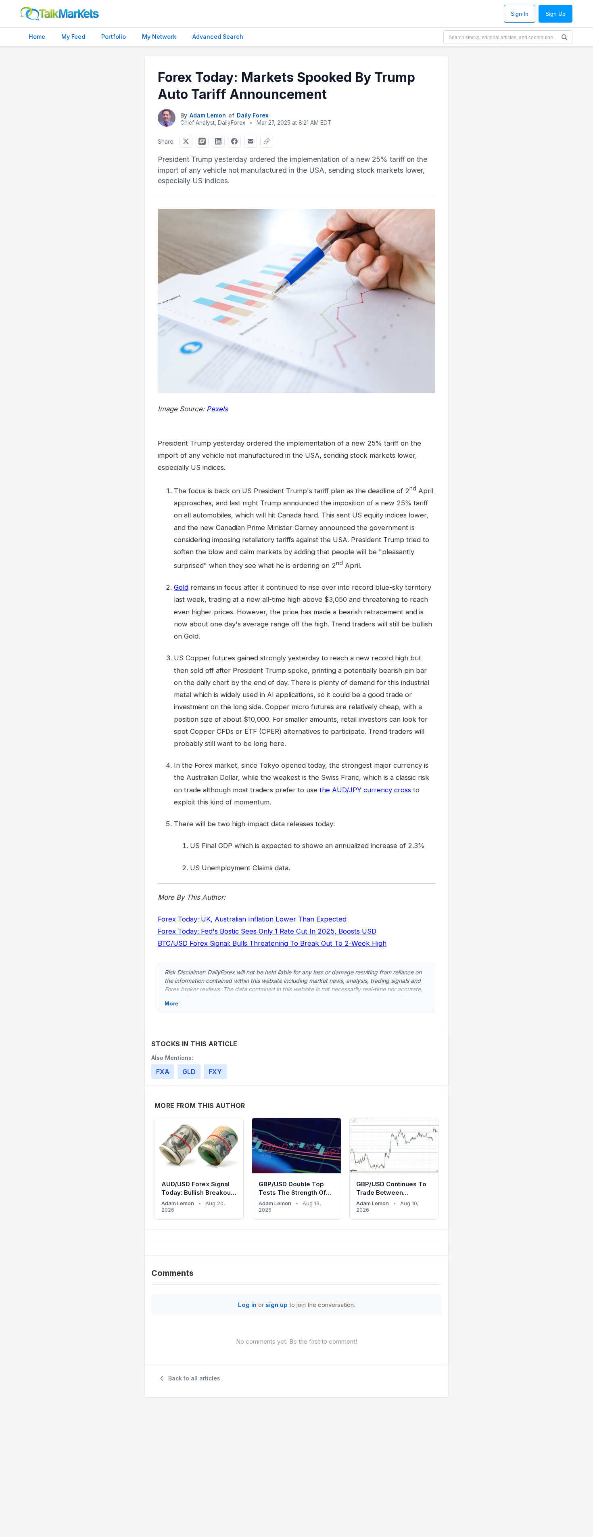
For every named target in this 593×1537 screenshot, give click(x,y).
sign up (276, 1305)
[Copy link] (266, 141)
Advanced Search (217, 36)
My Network (159, 36)
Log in (247, 1305)
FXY (215, 1072)
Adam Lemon (208, 115)
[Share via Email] (250, 141)
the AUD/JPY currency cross (365, 790)
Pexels (217, 409)
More (171, 1003)
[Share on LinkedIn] (218, 141)
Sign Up (555, 14)
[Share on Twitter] (186, 141)
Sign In (519, 14)
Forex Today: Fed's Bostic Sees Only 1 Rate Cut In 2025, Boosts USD (267, 931)
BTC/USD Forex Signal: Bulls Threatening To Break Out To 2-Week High (272, 943)
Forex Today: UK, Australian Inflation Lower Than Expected (252, 919)
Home (37, 36)
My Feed (73, 36)
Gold (181, 587)
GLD (189, 1072)
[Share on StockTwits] (202, 141)
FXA (162, 1072)
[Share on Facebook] (234, 141)
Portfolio (113, 36)
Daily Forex (253, 115)
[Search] (564, 37)
